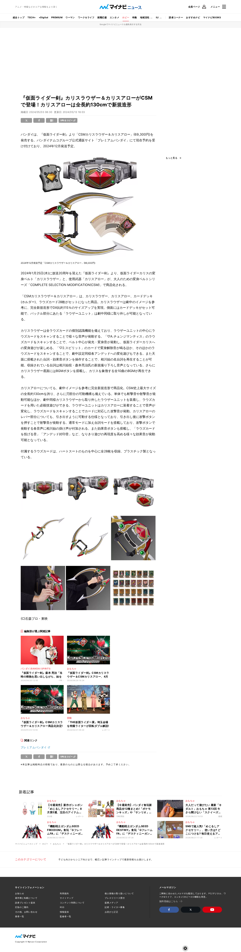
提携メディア (111, 902)
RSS (62, 907)
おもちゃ (57, 844)
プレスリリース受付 (115, 898)
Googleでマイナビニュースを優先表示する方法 (121, 24)
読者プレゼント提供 (25, 902)
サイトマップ (66, 898)
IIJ (157, 17)
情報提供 (64, 912)
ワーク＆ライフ (86, 17)
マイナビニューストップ (26, 844)
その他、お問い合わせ (26, 912)
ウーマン (70, 17)
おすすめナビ (193, 17)
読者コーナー (176, 17)
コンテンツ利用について (72, 902)
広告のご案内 (21, 907)
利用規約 (64, 893)
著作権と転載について (26, 898)
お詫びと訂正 (111, 912)
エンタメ (114, 17)
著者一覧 (19, 916)
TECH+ (31, 17)
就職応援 (102, 17)
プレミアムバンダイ (34, 747)
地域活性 (144, 17)
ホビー (125, 17)
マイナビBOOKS (212, 17)
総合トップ (18, 17)
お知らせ (19, 893)
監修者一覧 (65, 916)
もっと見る (171, 158)
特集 (134, 17)
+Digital (43, 17)
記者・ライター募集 (115, 907)
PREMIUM (57, 17)
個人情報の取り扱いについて (119, 893)
